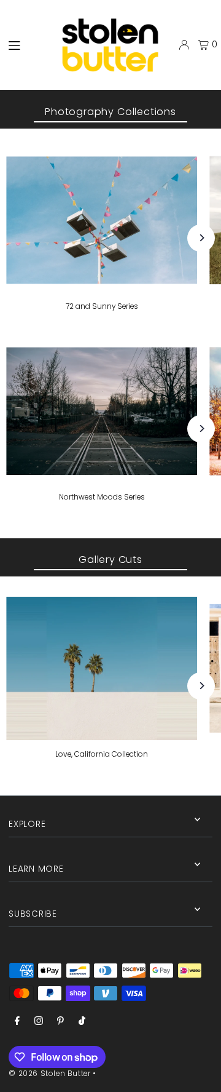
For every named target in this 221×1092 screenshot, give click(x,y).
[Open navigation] (23, 44)
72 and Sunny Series (102, 306)
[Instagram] (38, 1021)
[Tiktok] (82, 1021)
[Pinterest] (60, 1021)
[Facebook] (17, 1021)
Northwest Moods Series (102, 497)
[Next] (201, 238)
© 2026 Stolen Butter (49, 1073)
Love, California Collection (101, 754)
